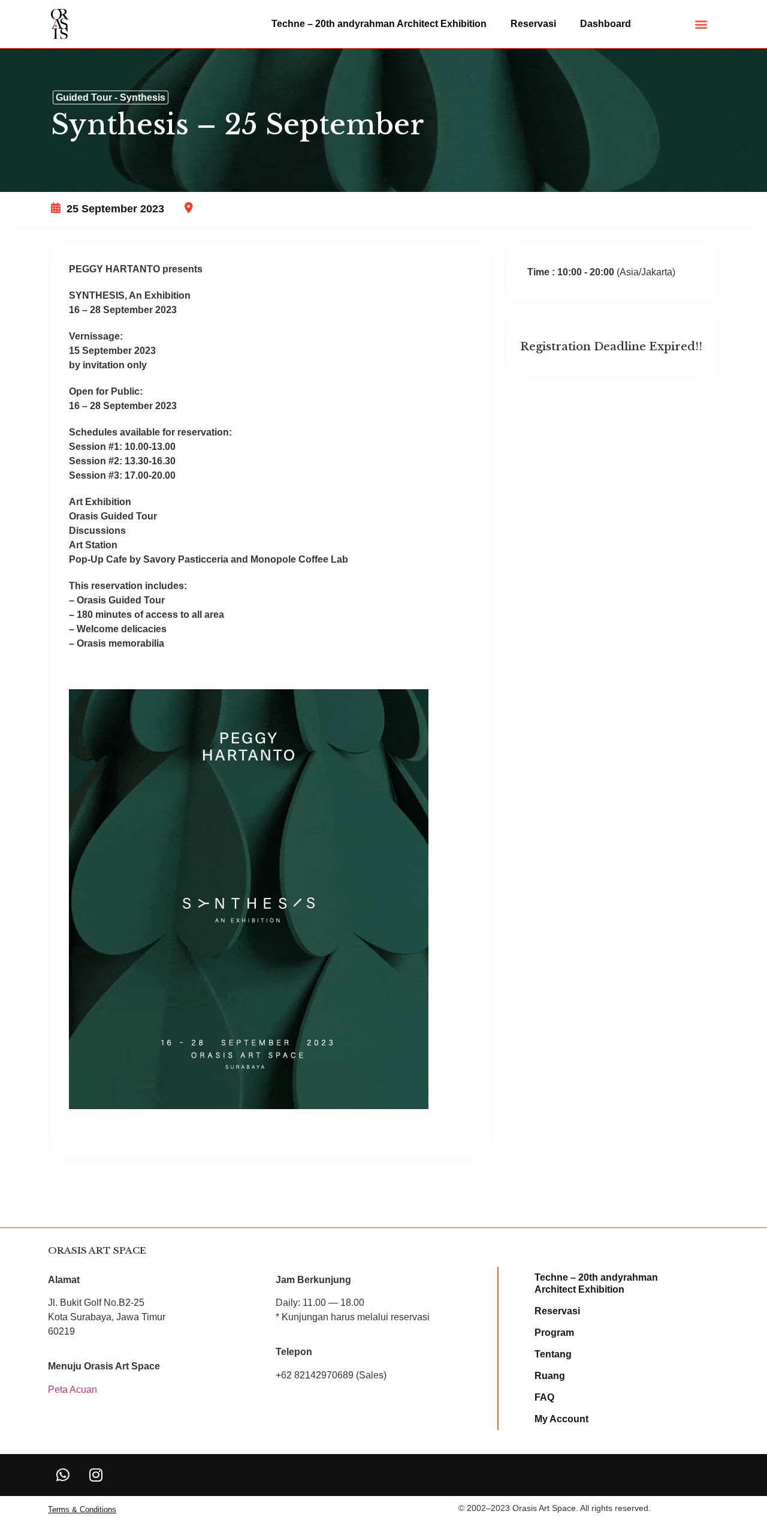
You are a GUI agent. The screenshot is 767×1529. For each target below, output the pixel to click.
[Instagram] (96, 1475)
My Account (561, 1419)
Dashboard (605, 24)
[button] (701, 24)
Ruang (550, 1376)
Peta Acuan (72, 1389)
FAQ (544, 1397)
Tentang (553, 1354)
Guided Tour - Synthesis (110, 97)
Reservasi (533, 24)
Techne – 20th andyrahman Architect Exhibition (379, 24)
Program (554, 1332)
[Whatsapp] (63, 1475)
